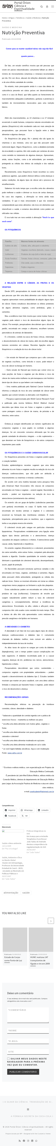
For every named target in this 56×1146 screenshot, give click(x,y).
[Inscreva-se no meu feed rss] (20, 1141)
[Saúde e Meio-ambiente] (13, 836)
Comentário (17, 1010)
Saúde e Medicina (33, 18)
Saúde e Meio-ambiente (11, 843)
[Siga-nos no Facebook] (24, 1141)
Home (4, 18)
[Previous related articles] (44, 921)
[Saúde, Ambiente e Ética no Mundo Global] (14, 868)
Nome (12, 1030)
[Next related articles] (51, 921)
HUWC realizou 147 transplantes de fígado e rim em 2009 (40, 960)
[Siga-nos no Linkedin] (32, 1141)
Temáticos (20, 18)
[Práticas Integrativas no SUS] (39, 842)
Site (11, 1052)
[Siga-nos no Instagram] (28, 1141)
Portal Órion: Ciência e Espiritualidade (26, 1127)
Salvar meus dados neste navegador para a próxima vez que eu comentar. (27, 1062)
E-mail (13, 1041)
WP (21, 1134)
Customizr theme (44, 1134)
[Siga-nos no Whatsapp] (36, 1141)
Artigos (12, 18)
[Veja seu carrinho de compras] (47, 6)
